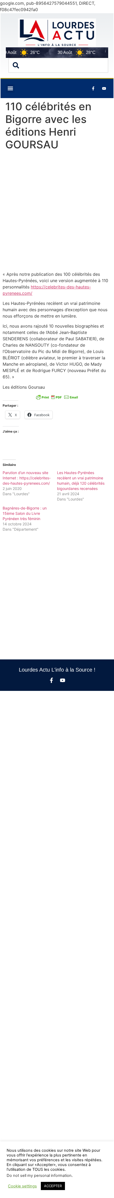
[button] (10, 88)
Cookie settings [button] (22, 1186)
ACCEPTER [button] (53, 1186)
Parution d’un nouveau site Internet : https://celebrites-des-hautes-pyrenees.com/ (27, 477)
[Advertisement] (57, 212)
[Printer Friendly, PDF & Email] (57, 397)
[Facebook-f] (51, 680)
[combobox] (58, 65)
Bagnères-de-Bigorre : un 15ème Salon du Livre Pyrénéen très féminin (25, 513)
